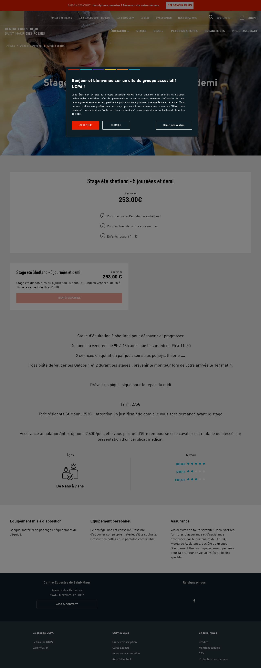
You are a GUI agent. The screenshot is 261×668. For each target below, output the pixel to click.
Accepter (86, 125)
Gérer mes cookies (174, 125)
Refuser (116, 125)
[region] (132, 102)
